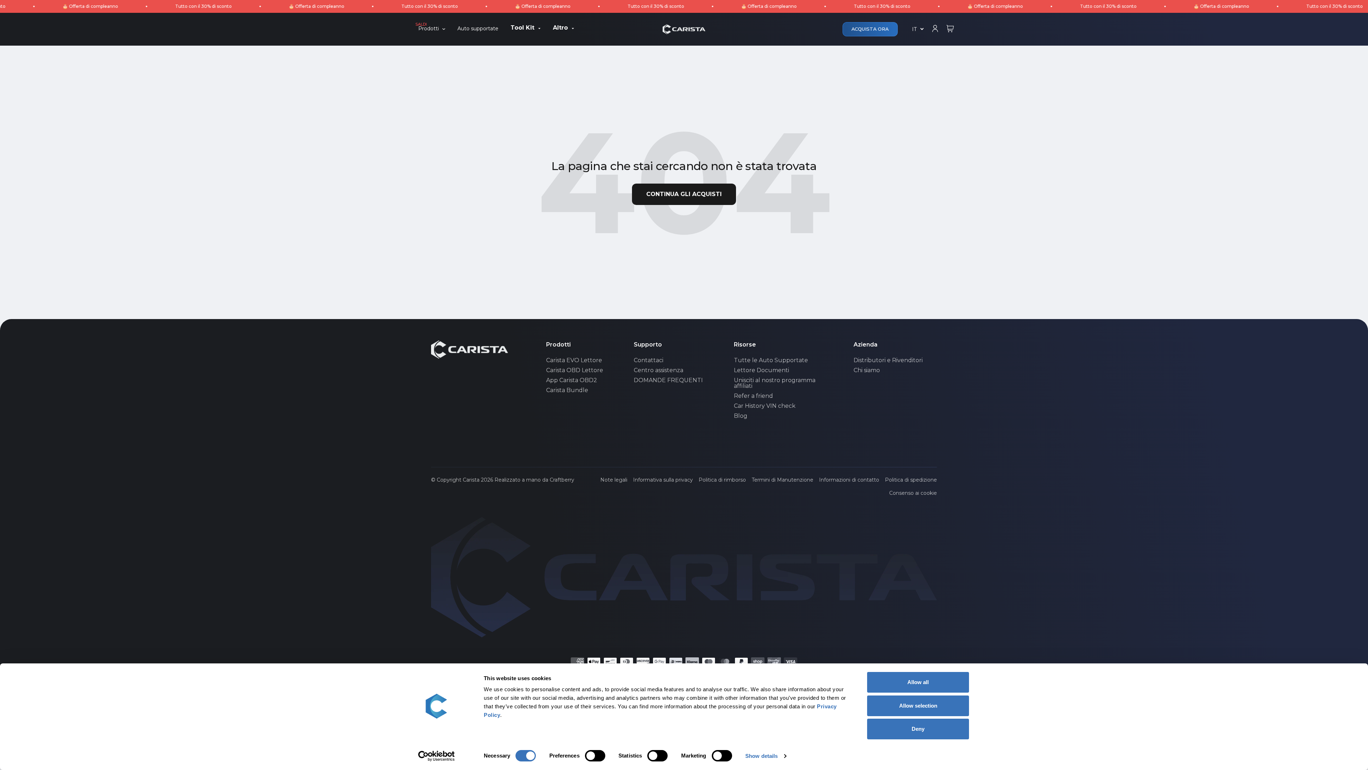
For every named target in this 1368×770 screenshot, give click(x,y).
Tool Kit (522, 28)
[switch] (595, 755)
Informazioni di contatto (849, 480)
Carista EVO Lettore (574, 360)
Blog (740, 416)
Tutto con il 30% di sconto (172, 6)
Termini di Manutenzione (782, 480)
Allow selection (918, 706)
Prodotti (428, 28)
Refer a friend (753, 396)
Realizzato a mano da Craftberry (534, 480)
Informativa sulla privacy (663, 480)
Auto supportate (477, 29)
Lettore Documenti (761, 370)
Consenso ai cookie (913, 493)
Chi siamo (867, 370)
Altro (560, 28)
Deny (918, 729)
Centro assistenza (658, 370)
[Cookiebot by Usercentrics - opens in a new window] (436, 756)
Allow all (918, 682)
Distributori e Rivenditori (888, 360)
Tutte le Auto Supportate (771, 360)
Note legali (613, 480)
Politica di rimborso (722, 480)
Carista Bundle (567, 390)
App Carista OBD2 (571, 380)
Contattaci (648, 360)
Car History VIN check (765, 406)
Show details (761, 756)
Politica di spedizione (911, 480)
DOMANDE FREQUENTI (668, 380)
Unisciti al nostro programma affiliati (774, 383)
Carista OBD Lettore (574, 370)
